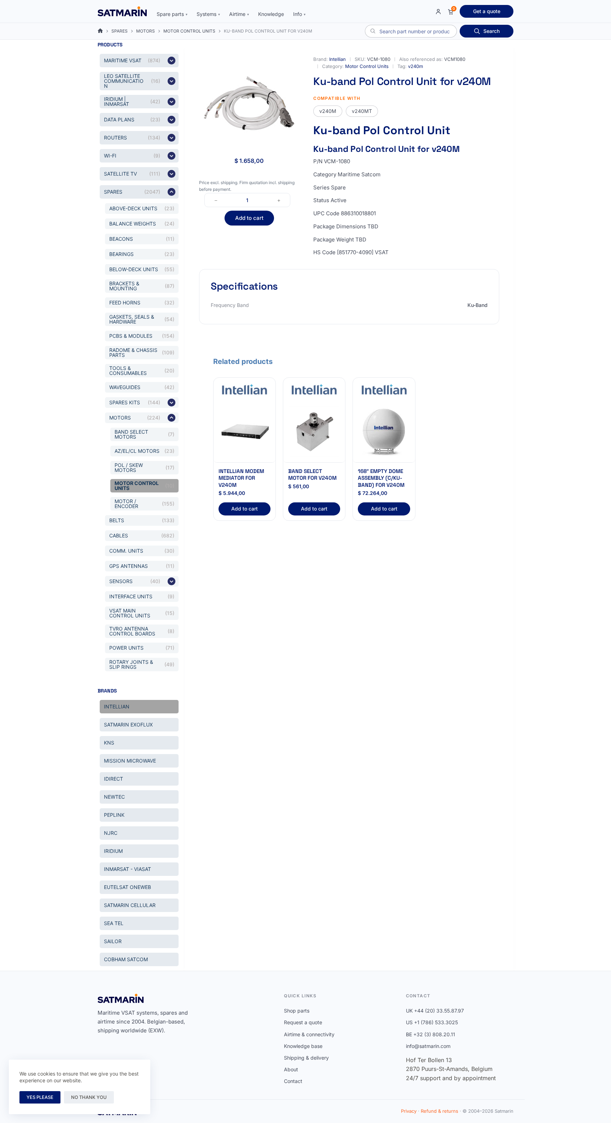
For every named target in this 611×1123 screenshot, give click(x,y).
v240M (327, 111)
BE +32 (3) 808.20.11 (430, 1034)
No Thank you (89, 1097)
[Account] (438, 11)
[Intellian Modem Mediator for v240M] (244, 431)
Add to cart (249, 218)
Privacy (409, 1111)
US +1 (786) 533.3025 (432, 1022)
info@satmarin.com (428, 1046)
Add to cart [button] (244, 509)
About (291, 1069)
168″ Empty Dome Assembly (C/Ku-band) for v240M (381, 478)
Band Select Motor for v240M (312, 474)
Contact (293, 1081)
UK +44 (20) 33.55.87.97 (435, 1011)
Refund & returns (439, 1111)
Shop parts (296, 1011)
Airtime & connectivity (309, 1034)
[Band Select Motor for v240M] (314, 431)
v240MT (362, 111)
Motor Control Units (367, 66)
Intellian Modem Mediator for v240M (241, 478)
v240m (415, 66)
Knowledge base (303, 1046)
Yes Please (40, 1097)
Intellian (337, 59)
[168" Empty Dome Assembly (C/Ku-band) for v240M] (384, 431)
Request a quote (303, 1022)
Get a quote (486, 11)
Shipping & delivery (306, 1058)
